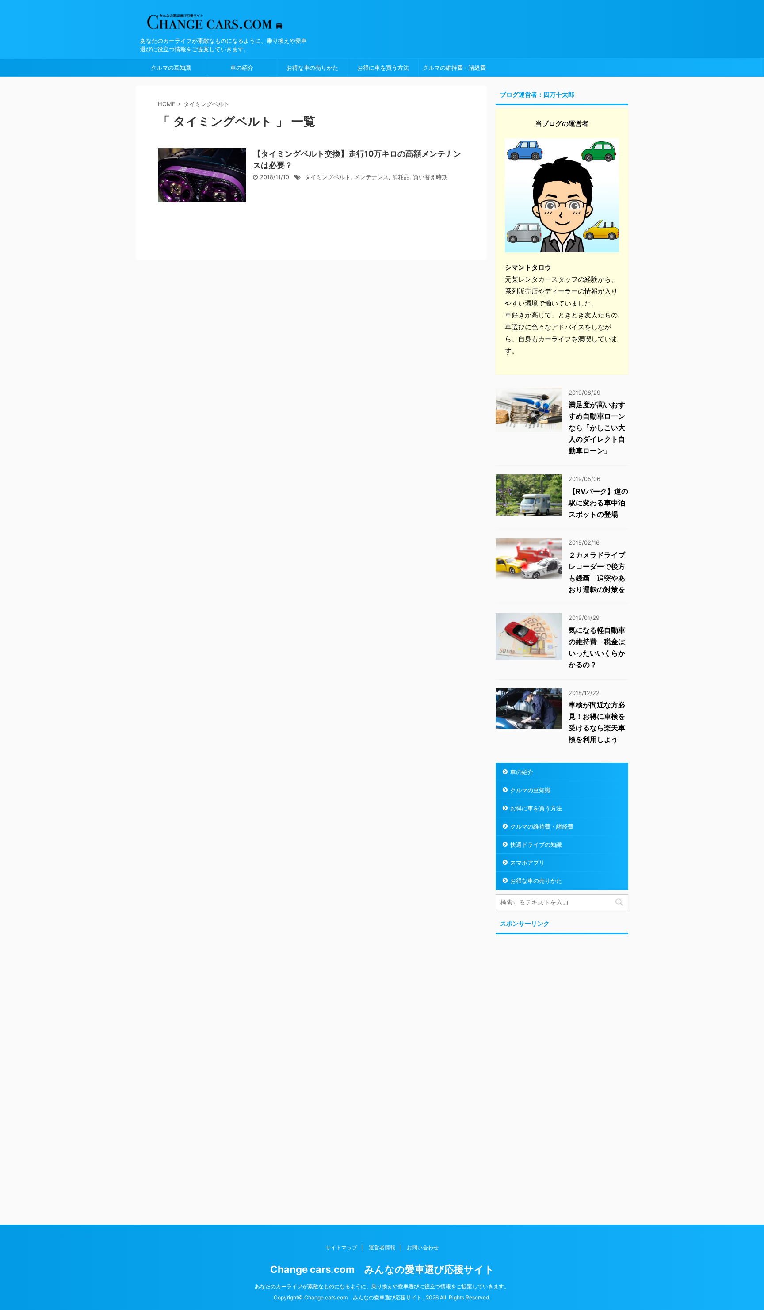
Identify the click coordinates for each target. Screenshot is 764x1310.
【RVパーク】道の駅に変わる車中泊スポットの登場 (598, 503)
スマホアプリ (527, 862)
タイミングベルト (328, 177)
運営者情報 (382, 1247)
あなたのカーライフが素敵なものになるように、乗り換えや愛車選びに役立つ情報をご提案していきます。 (382, 1286)
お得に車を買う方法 (383, 67)
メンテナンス (371, 177)
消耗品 (400, 177)
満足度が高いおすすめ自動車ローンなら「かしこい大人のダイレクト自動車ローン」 (597, 427)
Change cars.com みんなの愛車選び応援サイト (382, 1269)
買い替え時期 (430, 177)
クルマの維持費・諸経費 (454, 67)
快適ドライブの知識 (536, 844)
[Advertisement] (562, 1070)
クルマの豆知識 (171, 67)
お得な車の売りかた (312, 67)
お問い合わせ (423, 1247)
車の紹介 (241, 67)
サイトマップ (341, 1247)
